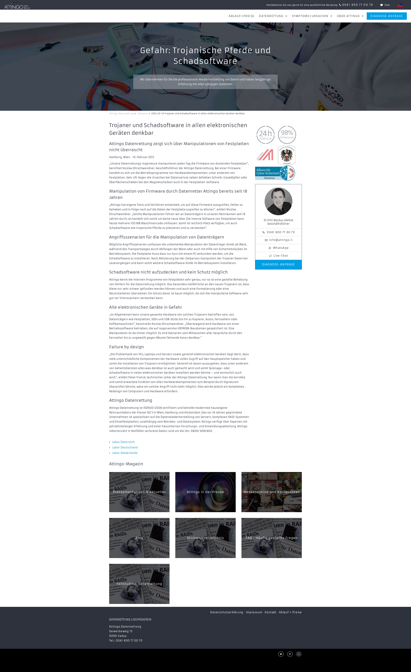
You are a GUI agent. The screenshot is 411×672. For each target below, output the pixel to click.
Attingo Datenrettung (122, 113)
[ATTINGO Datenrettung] (17, 5)
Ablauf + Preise (290, 612)
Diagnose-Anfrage (387, 16)
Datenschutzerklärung (226, 612)
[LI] (400, 5)
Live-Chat (281, 255)
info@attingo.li (281, 240)
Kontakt (270, 612)
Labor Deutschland (125, 447)
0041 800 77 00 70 (357, 4)
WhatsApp (281, 247)
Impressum (254, 612)
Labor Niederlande (125, 453)
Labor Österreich (123, 442)
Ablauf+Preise (241, 16)
